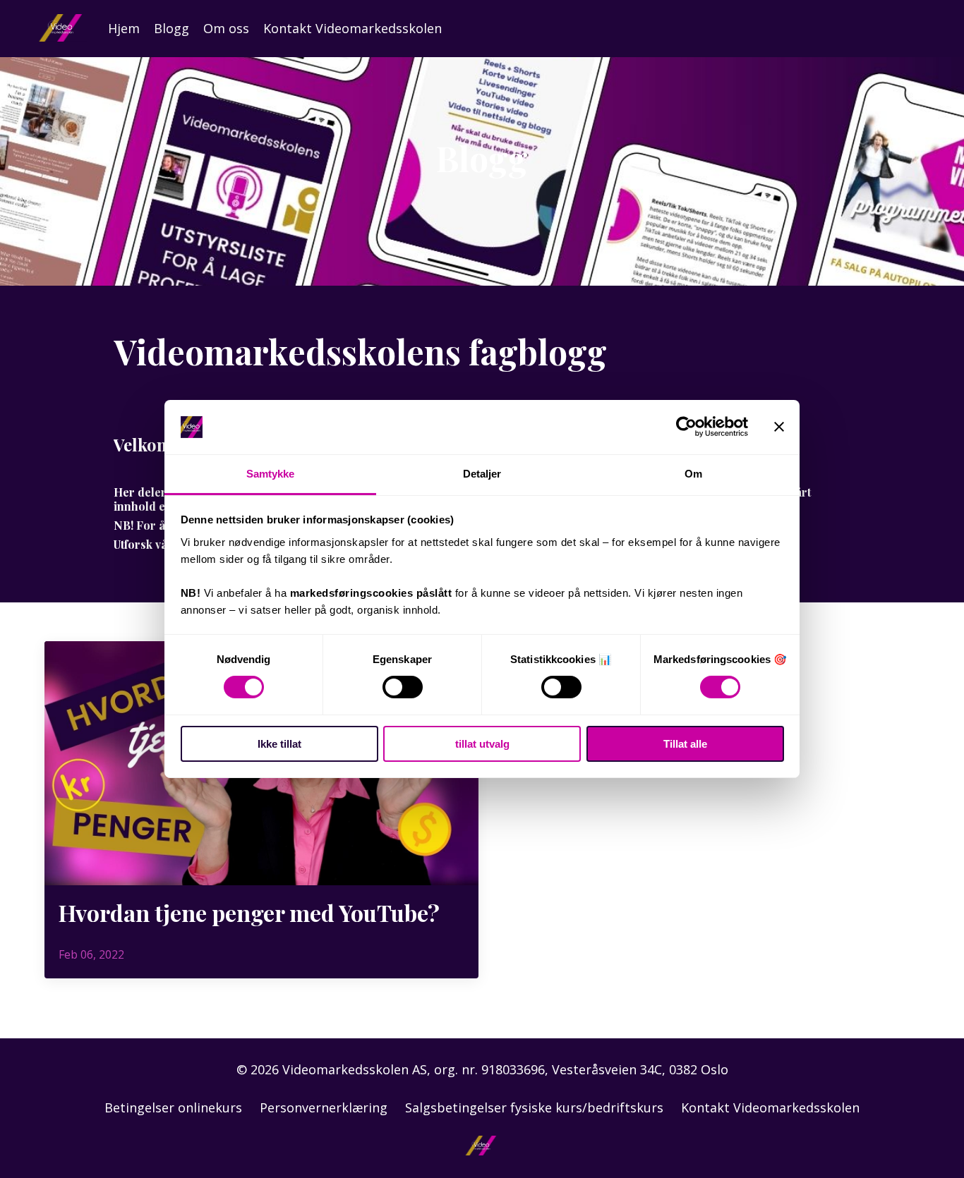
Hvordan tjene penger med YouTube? (249, 912)
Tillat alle (685, 744)
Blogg (171, 28)
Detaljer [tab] (482, 474)
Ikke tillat (279, 744)
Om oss (226, 28)
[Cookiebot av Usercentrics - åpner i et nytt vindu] (686, 426)
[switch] (402, 687)
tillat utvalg (482, 744)
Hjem (124, 28)
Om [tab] (693, 474)
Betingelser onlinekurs (173, 1107)
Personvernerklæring (323, 1107)
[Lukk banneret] (779, 427)
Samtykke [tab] (270, 474)
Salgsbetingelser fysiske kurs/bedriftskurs (534, 1107)
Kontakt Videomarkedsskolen (352, 28)
